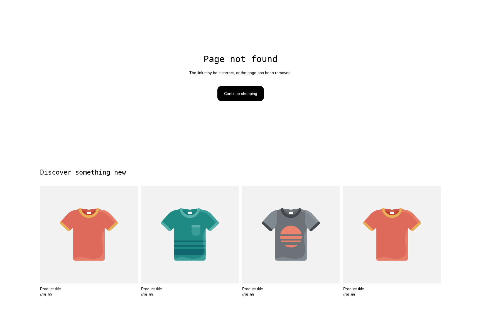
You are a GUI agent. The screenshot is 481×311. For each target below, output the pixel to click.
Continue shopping (240, 93)
